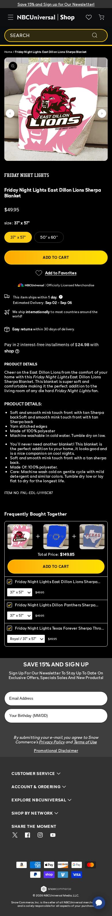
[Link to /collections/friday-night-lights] (56, 175)
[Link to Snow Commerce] (56, 891)
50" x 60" (48, 237)
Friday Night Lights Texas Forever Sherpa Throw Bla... (59, 630)
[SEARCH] (98, 35)
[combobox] (56, 35)
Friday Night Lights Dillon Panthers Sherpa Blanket (55, 606)
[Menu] (10, 17)
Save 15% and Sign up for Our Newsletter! (56, 4)
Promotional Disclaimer (56, 750)
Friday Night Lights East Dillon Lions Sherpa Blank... (56, 583)
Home (8, 51)
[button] (10, 113)
